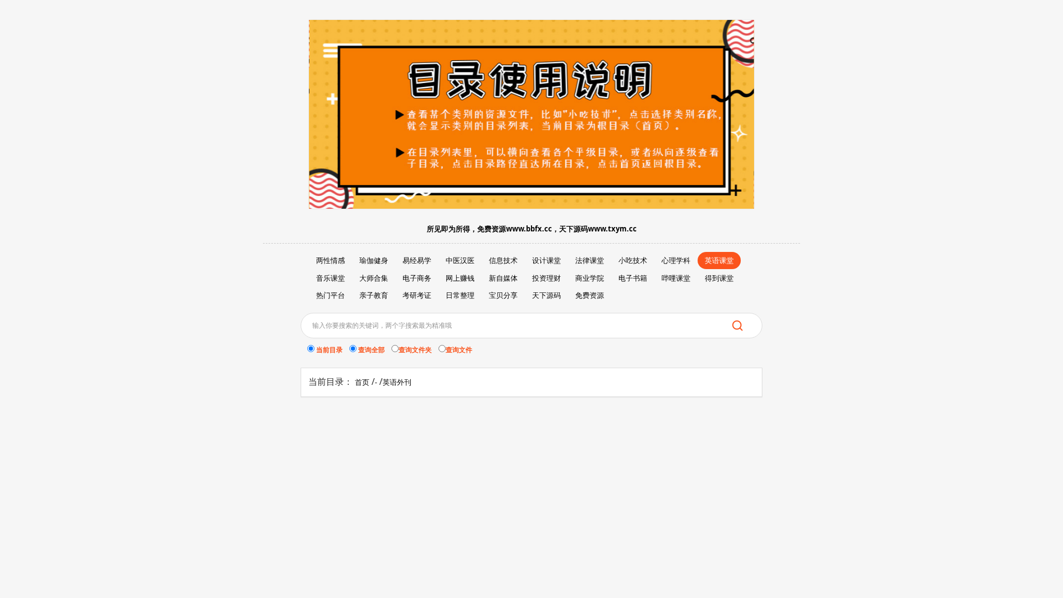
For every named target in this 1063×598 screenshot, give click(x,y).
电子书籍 (632, 278)
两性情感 (330, 260)
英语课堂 (719, 260)
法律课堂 (589, 260)
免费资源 (589, 295)
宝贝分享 (503, 295)
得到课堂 (719, 278)
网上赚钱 (460, 278)
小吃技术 (632, 260)
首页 (362, 382)
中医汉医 (460, 260)
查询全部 (374, 349)
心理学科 (676, 260)
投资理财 (546, 278)
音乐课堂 (330, 278)
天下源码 (546, 295)
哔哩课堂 (676, 278)
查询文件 (459, 349)
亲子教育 (373, 295)
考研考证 (417, 295)
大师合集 (373, 278)
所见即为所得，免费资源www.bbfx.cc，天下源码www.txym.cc (532, 229)
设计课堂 (546, 260)
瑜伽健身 (373, 260)
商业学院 (589, 278)
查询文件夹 (418, 349)
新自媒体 (503, 278)
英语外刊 (397, 382)
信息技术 (503, 260)
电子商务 (417, 278)
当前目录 (332, 349)
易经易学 (417, 260)
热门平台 (330, 295)
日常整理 (460, 295)
